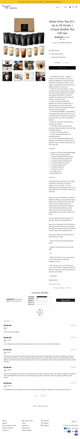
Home (65, 7)
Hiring (23, 423)
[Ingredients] (55, 177)
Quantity (57, 62)
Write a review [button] (65, 300)
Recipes (4, 423)
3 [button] (40, 395)
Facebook (46, 420)
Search (4, 420)
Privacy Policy (26, 428)
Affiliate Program (27, 430)
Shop (58, 7)
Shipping (55, 42)
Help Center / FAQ (27, 420)
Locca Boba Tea (73, 425)
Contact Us (5, 430)
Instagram (46, 425)
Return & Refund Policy (9, 425)
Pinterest (45, 423)
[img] (7, 325)
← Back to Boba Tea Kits (40, 406)
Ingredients (52, 177)
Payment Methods (7, 428)
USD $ (73, 421)
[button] (59, 37)
